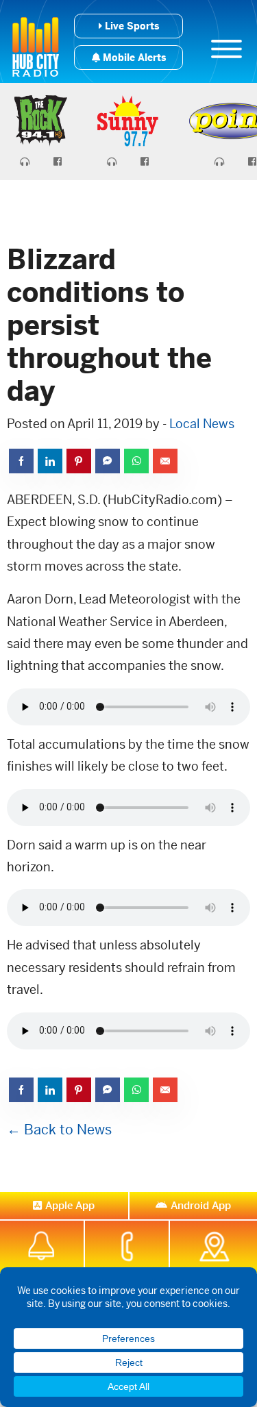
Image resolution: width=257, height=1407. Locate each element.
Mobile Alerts (133, 57)
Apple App (70, 1205)
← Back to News (59, 1129)
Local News (201, 424)
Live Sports (130, 26)
